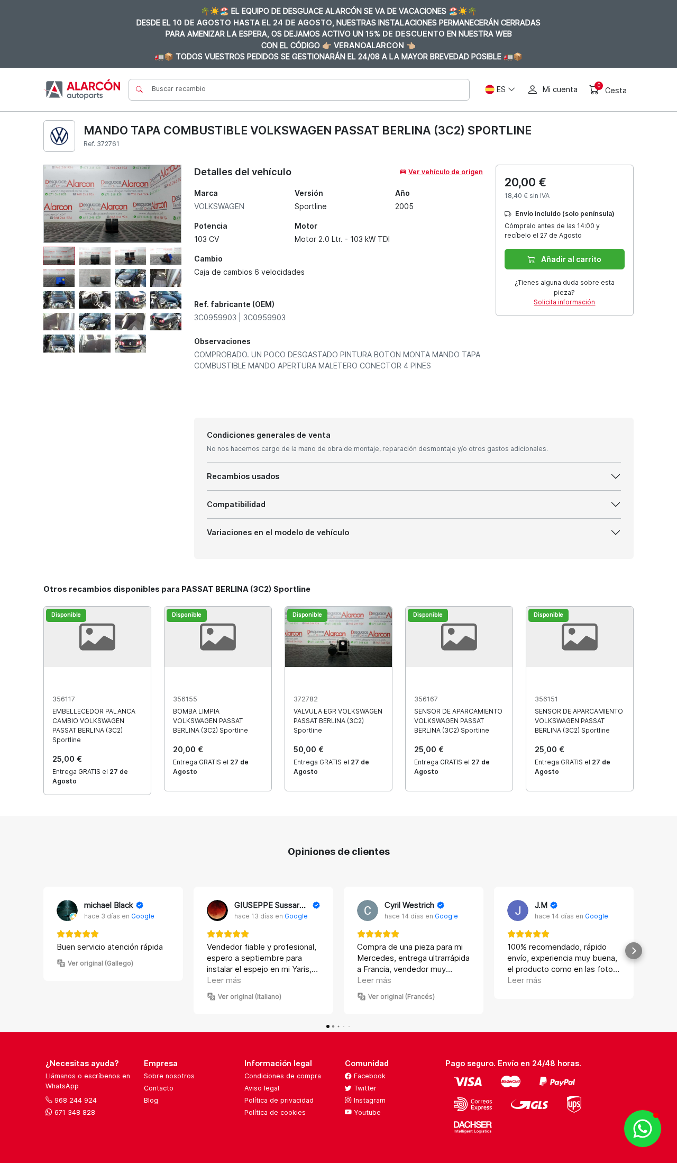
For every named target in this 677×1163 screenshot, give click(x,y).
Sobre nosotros (169, 1076)
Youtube (366, 1112)
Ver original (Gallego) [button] (100, 963)
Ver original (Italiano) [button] (249, 996)
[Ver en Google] (67, 910)
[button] (43, 950)
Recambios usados (243, 476)
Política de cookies (275, 1112)
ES (501, 89)
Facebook (369, 1076)
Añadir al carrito (570, 259)
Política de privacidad (279, 1100)
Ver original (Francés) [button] (401, 996)
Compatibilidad (236, 504)
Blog (151, 1100)
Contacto (158, 1088)
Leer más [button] (224, 980)
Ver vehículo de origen (445, 172)
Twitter (364, 1088)
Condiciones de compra (282, 1076)
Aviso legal (261, 1088)
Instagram (369, 1100)
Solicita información (564, 302)
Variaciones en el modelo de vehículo (278, 532)
